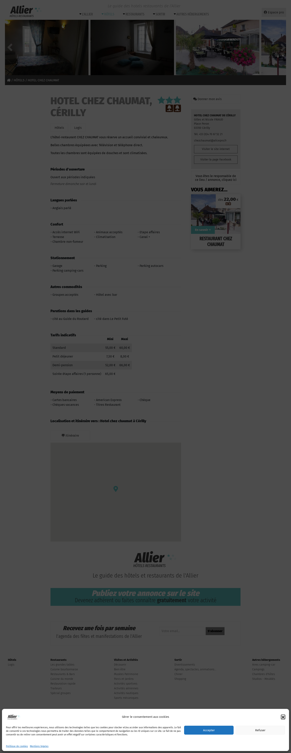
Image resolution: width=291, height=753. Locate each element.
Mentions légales (39, 746)
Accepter (209, 730)
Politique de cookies (17, 746)
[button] (283, 717)
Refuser (260, 730)
